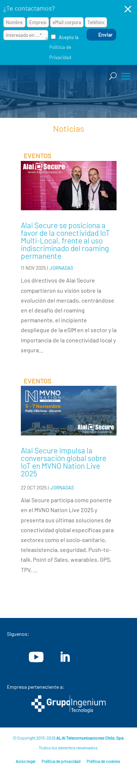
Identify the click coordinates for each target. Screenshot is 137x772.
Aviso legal (25, 761)
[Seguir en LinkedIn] (65, 657)
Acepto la (64, 47)
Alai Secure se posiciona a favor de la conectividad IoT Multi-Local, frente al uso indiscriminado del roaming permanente (65, 240)
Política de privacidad (61, 761)
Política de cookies (103, 761)
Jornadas (61, 268)
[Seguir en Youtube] (36, 657)
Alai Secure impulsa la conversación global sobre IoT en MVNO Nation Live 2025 (63, 462)
